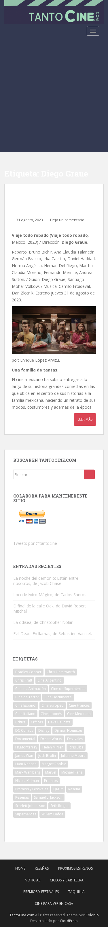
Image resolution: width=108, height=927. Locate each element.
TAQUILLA (76, 891)
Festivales (75, 738)
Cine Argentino (49, 680)
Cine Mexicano (79, 713)
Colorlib (92, 915)
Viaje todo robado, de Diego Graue (53, 199)
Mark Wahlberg (27, 772)
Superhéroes (25, 814)
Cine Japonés (51, 713)
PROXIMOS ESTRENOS (75, 868)
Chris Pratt (23, 680)
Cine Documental (58, 697)
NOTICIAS (32, 880)
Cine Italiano (25, 713)
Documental (25, 738)
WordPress (69, 920)
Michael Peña (72, 772)
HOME (20, 868)
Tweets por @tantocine (35, 543)
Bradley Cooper (28, 671)
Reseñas (22, 797)
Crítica (20, 722)
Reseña (74, 789)
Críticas (37, 722)
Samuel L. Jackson (48, 797)
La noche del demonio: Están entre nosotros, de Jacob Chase (45, 580)
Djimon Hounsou (68, 730)
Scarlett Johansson (30, 805)
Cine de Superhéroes (68, 688)
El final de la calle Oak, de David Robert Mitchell (49, 608)
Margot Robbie (54, 763)
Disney (43, 730)
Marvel (50, 772)
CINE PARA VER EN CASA (54, 903)
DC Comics (24, 730)
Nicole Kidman (27, 780)
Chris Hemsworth (61, 671)
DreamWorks (51, 738)
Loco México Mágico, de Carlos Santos (49, 594)
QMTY (58, 789)
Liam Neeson (26, 763)
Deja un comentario (67, 219)
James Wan (24, 755)
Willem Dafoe (52, 814)
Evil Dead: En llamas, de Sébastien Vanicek (52, 633)
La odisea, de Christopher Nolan (43, 622)
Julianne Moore (73, 755)
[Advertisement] (54, 95)
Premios (51, 780)
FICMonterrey (26, 747)
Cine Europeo (52, 705)
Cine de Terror (27, 697)
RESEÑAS (42, 868)
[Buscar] (89, 474)
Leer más (84, 419)
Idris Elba (76, 747)
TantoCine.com (22, 915)
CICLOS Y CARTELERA (67, 880)
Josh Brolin (47, 755)
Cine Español (25, 705)
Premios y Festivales (31, 789)
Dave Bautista (59, 722)
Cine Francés (79, 705)
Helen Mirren (52, 747)
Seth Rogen (59, 805)
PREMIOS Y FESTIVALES (41, 891)
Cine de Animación (30, 688)
